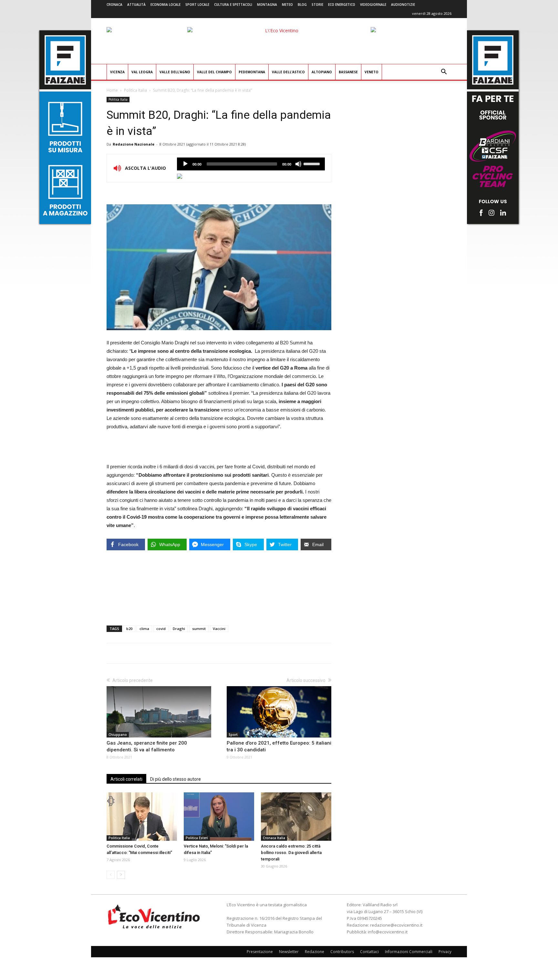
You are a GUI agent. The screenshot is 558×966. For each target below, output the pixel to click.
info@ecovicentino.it (388, 932)
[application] (251, 164)
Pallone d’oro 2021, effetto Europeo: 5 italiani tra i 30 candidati (279, 746)
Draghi (179, 628)
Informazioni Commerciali (408, 951)
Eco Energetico (341, 4)
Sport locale (197, 4)
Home (112, 90)
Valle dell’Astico (288, 72)
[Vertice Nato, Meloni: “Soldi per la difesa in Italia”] (219, 816)
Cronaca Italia (274, 838)
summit (199, 628)
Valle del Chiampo (214, 72)
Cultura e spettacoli (233, 4)
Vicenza (117, 72)
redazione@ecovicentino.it (396, 925)
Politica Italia (135, 90)
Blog (302, 4)
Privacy (445, 951)
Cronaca (114, 4)
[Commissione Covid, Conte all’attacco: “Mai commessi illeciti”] (142, 816)
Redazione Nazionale (133, 144)
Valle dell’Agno (175, 72)
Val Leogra (142, 72)
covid (161, 628)
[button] (443, 72)
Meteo (287, 4)
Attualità (136, 4)
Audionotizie (403, 4)
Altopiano (322, 72)
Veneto (371, 72)
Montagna (267, 4)
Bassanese (348, 72)
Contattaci (369, 951)
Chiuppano (117, 734)
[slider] (313, 163)
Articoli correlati (126, 779)
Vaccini (219, 628)
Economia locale (165, 4)
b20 (129, 628)
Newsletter (289, 951)
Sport (233, 734)
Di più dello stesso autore (175, 779)
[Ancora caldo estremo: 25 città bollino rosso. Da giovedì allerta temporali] (296, 816)
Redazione (314, 951)
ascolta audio (185, 164)
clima (144, 628)
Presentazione (260, 951)
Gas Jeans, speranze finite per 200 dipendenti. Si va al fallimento (147, 746)
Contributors (342, 951)
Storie (317, 4)
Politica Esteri (197, 838)
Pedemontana (252, 72)
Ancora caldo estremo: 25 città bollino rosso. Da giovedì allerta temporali (291, 852)
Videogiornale (373, 4)
